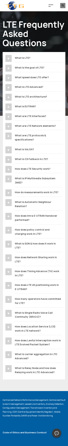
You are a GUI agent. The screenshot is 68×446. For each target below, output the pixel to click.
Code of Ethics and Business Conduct (25, 432)
